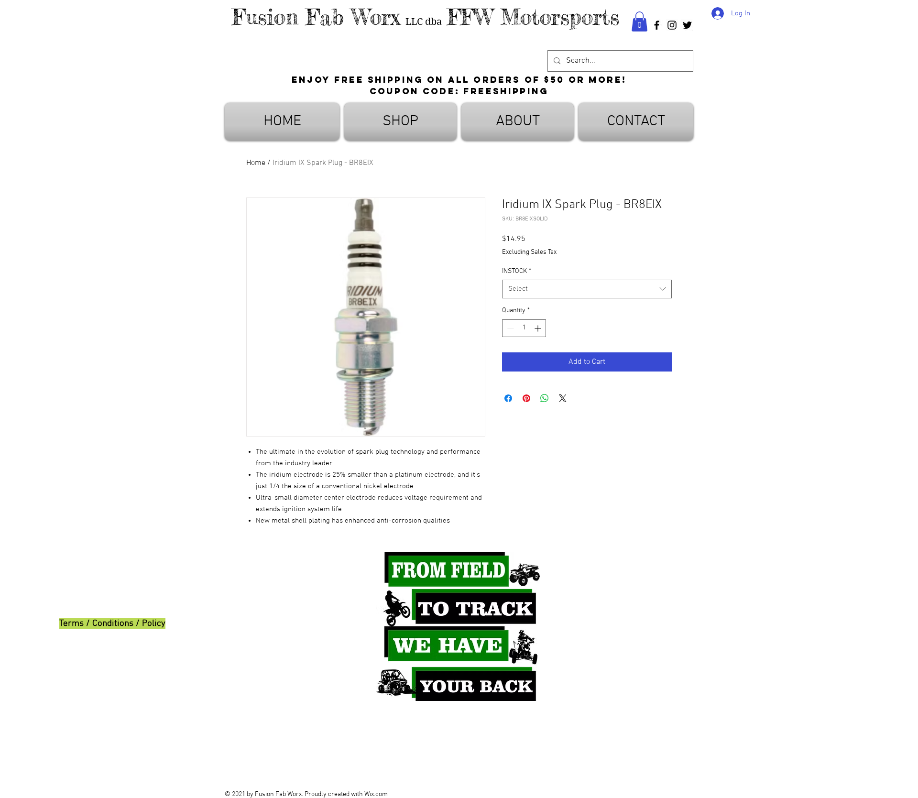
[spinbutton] (524, 328)
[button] (639, 21)
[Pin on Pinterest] (526, 398)
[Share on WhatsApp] (544, 398)
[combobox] (587, 289)
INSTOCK (516, 271)
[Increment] (539, 328)
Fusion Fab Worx (316, 17)
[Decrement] (509, 328)
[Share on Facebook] (508, 398)
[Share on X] (562, 398)
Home (255, 163)
